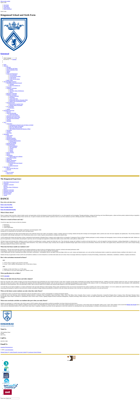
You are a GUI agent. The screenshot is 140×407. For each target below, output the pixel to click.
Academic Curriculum (11, 88)
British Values (9, 80)
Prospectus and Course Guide (13, 117)
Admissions (9, 136)
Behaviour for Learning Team (16, 104)
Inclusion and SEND (11, 143)
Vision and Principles (11, 113)
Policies (8, 153)
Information (6, 134)
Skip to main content (5, 1)
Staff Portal (9, 159)
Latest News (9, 123)
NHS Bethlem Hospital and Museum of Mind (19, 129)
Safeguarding (9, 155)
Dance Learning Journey (7, 207)
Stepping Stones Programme (15, 105)
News (5, 122)
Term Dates (6, 5)
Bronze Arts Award (131, 304)
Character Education (14, 96)
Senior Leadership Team (12, 69)
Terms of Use (9, 173)
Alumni (8, 109)
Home (5, 64)
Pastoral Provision (10, 102)
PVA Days (11, 108)
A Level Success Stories (14, 76)
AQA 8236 (6, 276)
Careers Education (13, 98)
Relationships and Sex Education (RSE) (18, 100)
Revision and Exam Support (15, 163)
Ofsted (7, 72)
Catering (11, 151)
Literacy (11, 92)
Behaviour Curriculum (11, 93)
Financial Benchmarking (15, 140)
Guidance (8, 119)
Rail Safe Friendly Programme (16, 126)
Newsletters (6, 6)
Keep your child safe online (15, 127)
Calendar (8, 131)
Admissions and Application (12, 115)
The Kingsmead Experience (10, 81)
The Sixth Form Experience (12, 118)
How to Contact (10, 172)
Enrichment (12, 97)
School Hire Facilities (11, 157)
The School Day (13, 147)
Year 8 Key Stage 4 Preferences (16, 90)
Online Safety (9, 135)
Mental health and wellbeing (15, 156)
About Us (6, 65)
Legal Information (9, 349)
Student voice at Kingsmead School (17, 101)
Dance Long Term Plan (6, 204)
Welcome (8, 67)
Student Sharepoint (13, 165)
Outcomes (8, 121)
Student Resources (10, 161)
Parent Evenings (10, 152)
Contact (5, 171)
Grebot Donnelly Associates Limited (18, 352)
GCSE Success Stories (14, 79)
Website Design (4, 352)
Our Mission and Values (12, 68)
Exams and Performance (12, 73)
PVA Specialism (10, 106)
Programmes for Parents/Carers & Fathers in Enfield (21, 125)
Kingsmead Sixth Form (9, 110)
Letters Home (7, 7)
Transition (11, 84)
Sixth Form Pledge (13, 114)
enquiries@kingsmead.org (7, 347)
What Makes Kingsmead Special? (14, 83)
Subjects (11, 89)
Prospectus (8, 87)
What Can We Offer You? (12, 168)
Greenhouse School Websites (34, 352)
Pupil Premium (12, 142)
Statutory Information (11, 160)
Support (11, 150)
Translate (14, 59)
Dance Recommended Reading (8, 209)
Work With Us (7, 167)
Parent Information (10, 144)
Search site (3, 398)
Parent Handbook (8, 9)
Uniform (11, 148)
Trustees (8, 71)
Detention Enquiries (11, 138)
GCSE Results (12, 77)
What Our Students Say (14, 85)
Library (11, 164)
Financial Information (11, 139)
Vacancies (8, 169)
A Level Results (13, 75)
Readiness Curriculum (11, 94)
